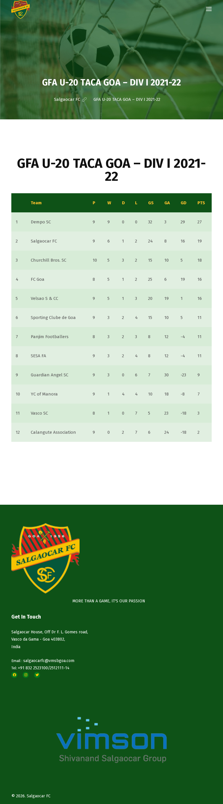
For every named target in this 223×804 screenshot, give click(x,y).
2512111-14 (59, 668)
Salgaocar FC (39, 796)
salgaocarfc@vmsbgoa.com (48, 660)
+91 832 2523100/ (34, 668)
